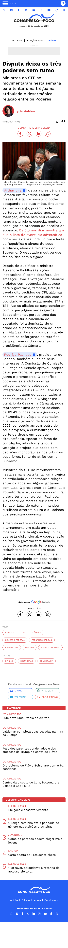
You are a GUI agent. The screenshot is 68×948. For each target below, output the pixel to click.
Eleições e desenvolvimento (28, 810)
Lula (23, 632)
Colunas (25, 900)
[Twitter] (26, 10)
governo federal (15, 640)
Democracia (46, 661)
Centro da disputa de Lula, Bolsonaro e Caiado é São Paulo (30, 784)
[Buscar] (63, 3)
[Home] (34, 18)
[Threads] (64, 10)
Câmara (37, 632)
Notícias (17, 40)
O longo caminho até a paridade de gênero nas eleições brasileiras (33, 824)
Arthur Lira (12, 190)
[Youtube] (49, 10)
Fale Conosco (51, 900)
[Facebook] (18, 10)
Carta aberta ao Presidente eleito (32, 854)
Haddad (29, 647)
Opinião (9, 661)
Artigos (37, 900)
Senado (9, 632)
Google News (50, 697)
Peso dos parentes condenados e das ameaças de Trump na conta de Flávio (29, 750)
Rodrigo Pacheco (17, 355)
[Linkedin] (34, 10)
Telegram (20, 697)
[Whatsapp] (4, 10)
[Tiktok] (57, 10)
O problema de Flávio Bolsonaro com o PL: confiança (33, 767)
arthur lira (11, 647)
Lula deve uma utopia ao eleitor (25, 718)
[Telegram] (11, 10)
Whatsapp (47, 690)
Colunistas (26, 661)
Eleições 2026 (35, 40)
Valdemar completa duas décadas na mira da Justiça (32, 733)
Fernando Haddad (42, 640)
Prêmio (52, 40)
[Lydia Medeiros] (8, 111)
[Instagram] (41, 10)
